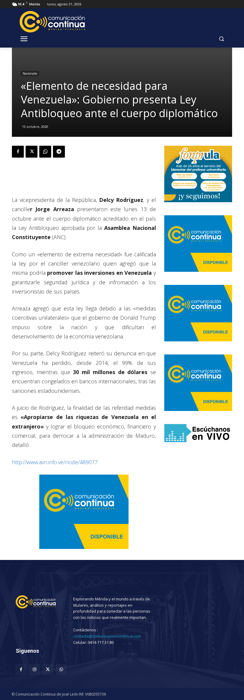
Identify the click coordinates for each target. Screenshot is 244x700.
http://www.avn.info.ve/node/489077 (55, 462)
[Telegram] (59, 152)
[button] (221, 39)
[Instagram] (34, 669)
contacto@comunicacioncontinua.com (107, 636)
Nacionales (30, 73)
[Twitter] (31, 152)
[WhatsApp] (45, 152)
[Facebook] (18, 152)
